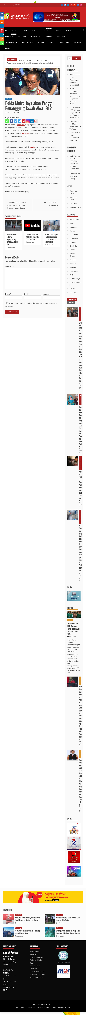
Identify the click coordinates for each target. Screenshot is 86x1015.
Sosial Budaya (35, 36)
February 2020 (75, 207)
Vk (78, 5)
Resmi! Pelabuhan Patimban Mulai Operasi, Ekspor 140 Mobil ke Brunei (75, 96)
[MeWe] (2, 35)
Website (46, 294)
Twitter (65, 5)
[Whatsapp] (7, 121)
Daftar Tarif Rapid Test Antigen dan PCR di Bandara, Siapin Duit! (51, 238)
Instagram (81, 5)
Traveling (77, 42)
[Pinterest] (23, 121)
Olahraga (40, 42)
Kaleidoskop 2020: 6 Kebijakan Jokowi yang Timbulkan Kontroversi (80, 781)
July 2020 (73, 203)
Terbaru (71, 302)
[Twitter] (15, 121)
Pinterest (71, 5)
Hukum (68, 30)
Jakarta (32, 147)
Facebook (62, 5)
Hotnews (49, 36)
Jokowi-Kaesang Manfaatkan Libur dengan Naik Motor (68, 919)
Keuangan (22, 36)
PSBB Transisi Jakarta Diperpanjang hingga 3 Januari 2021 (12, 239)
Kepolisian (21, 125)
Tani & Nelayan (27, 42)
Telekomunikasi (11, 42)
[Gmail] (36, 121)
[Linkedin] (32, 121)
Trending (14, 30)
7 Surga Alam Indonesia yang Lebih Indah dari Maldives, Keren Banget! (68, 932)
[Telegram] (19, 121)
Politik (25, 30)
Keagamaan (64, 42)
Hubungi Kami (35, 951)
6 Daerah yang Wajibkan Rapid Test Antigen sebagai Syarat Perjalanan (80, 548)
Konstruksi (57, 30)
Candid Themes (65, 1007)
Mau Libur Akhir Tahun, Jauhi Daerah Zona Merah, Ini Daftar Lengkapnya (27, 919)
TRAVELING (7, 909)
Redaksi (33, 954)
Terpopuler (72, 299)
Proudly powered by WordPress (27, 1007)
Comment (9, 266)
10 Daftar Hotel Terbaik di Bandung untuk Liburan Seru (27, 932)
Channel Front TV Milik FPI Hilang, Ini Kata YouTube (32, 237)
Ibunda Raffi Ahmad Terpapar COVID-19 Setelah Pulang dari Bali (80, 425)
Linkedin (68, 5)
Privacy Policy (35, 966)
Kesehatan (61, 36)
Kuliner (7, 48)
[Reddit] (2, 22)
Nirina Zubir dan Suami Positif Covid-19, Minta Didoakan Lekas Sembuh (16, 205)
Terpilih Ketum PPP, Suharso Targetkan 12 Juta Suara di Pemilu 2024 (75, 112)
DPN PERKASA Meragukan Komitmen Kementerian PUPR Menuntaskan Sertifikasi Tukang (75, 169)
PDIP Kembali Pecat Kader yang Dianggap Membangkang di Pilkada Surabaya (80, 711)
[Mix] (2, 39)
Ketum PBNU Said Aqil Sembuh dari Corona (80, 484)
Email (26, 294)
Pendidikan (10, 35)
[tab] (72, 299)
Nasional (35, 30)
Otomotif (52, 42)
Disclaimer (33, 969)
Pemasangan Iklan (37, 957)
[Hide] (1, 47)
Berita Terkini (74, 219)
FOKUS (70, 607)
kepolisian (25, 133)
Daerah (47, 29)
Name (8, 294)
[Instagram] (28, 121)
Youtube (74, 5)
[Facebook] (11, 121)
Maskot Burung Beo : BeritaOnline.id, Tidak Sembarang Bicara (37, 974)
